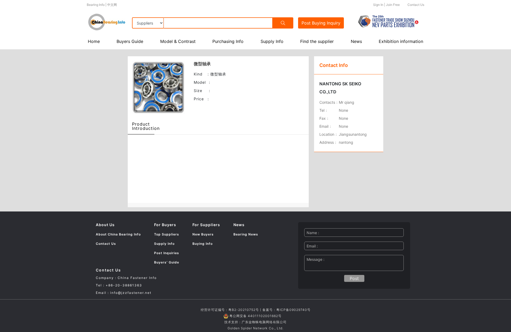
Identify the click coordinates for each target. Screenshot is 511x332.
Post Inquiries (166, 253)
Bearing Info (96, 5)
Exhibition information (401, 41)
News (356, 41)
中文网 (112, 5)
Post (321, 23)
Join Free (393, 5)
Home (94, 41)
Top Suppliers (166, 234)
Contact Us (415, 5)
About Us (105, 224)
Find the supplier (317, 41)
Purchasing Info (228, 41)
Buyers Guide (130, 41)
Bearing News (245, 234)
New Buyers (203, 234)
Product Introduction (146, 126)
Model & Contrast (178, 41)
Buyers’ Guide (166, 262)
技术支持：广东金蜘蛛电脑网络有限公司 (255, 322)
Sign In (378, 5)
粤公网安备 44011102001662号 (255, 316)
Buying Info (202, 244)
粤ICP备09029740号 (293, 310)
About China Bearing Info (118, 234)
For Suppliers (206, 224)
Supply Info (272, 41)
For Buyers (165, 224)
